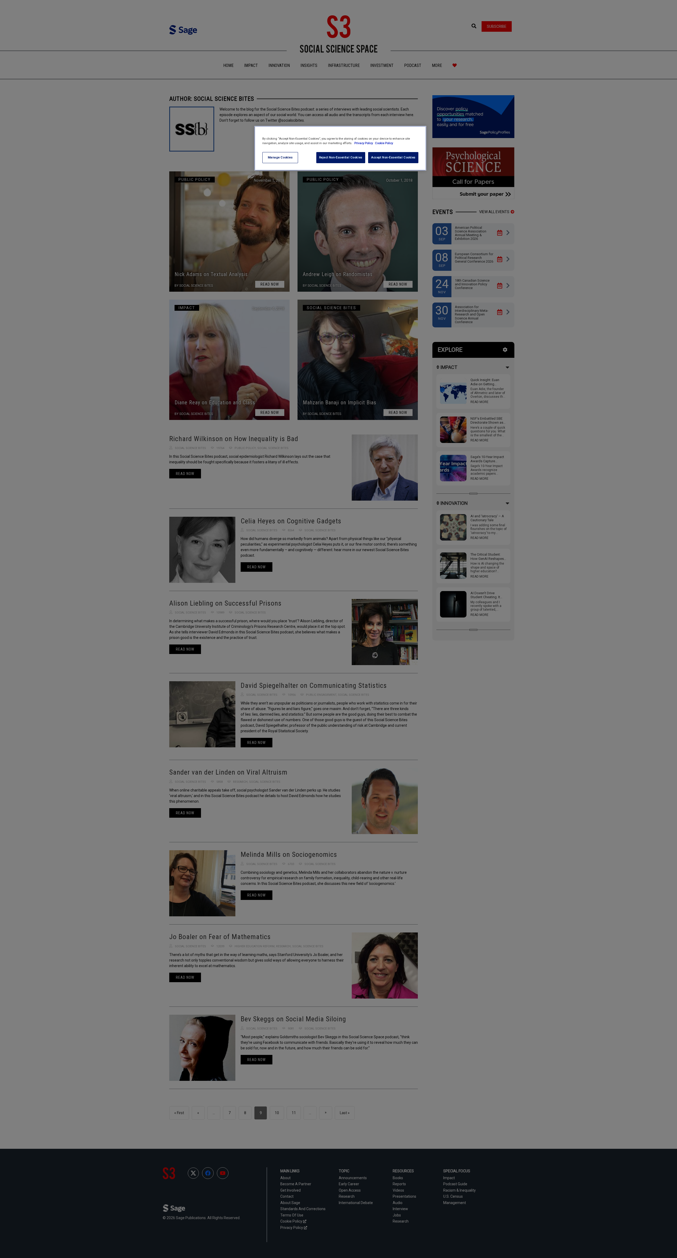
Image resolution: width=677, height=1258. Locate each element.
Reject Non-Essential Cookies (340, 157)
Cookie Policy (384, 143)
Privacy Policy (364, 143)
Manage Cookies (280, 157)
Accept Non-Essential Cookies (393, 157)
